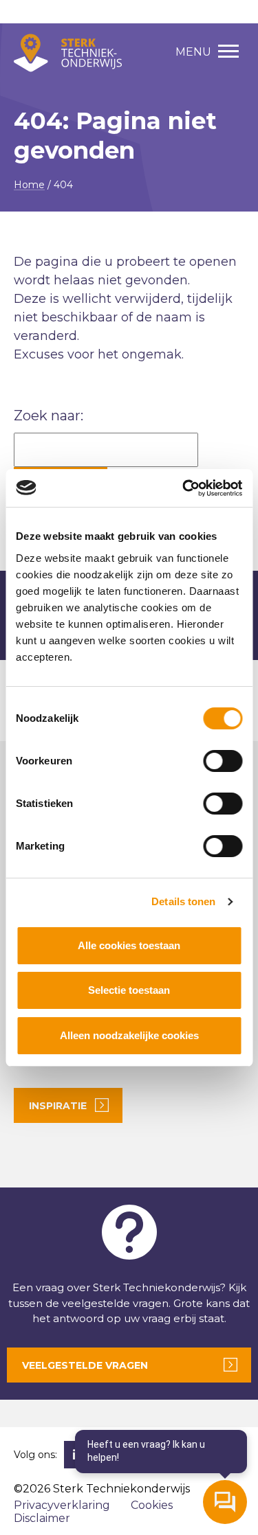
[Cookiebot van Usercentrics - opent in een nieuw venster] (183, 488)
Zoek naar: (48, 415)
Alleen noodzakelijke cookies (129, 1035)
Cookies (152, 1505)
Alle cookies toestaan (129, 945)
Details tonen (183, 901)
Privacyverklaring (62, 1505)
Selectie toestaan (129, 990)
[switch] (222, 761)
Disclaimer (42, 1518)
